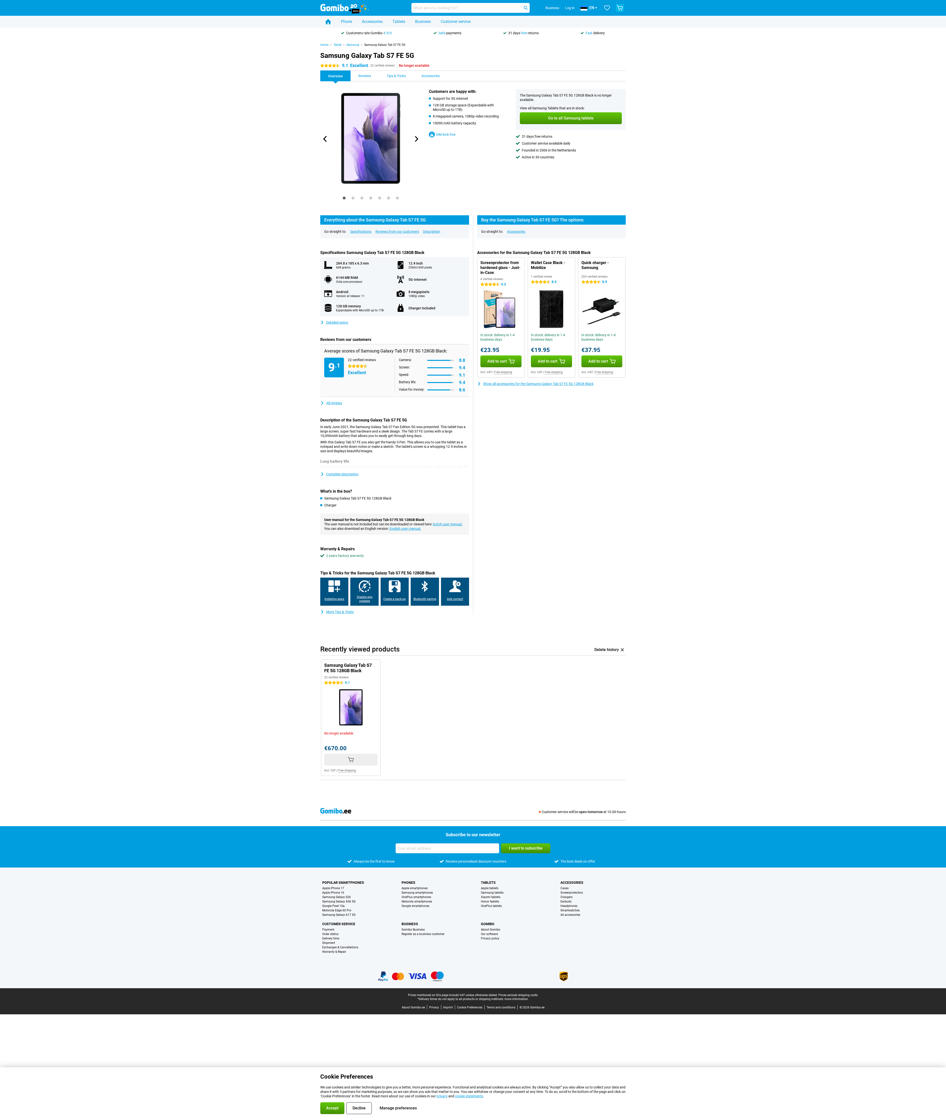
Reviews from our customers (397, 232)
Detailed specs (337, 322)
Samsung (352, 45)
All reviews (334, 403)
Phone (346, 21)
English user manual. (405, 529)
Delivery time (330, 938)
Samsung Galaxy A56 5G (338, 901)
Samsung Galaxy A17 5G (338, 915)
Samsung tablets (492, 892)
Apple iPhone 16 (333, 892)
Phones (408, 883)
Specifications (361, 232)
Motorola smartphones (417, 901)
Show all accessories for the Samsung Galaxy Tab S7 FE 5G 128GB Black (538, 384)
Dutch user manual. (448, 524)
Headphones (568, 906)
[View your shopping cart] (620, 8)
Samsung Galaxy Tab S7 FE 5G (384, 45)
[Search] (526, 8)
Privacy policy (490, 938)
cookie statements (469, 1096)
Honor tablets (490, 901)
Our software (489, 934)
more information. (517, 999)
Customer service (456, 21)
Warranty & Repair (334, 951)
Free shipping (503, 372)
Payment (328, 929)
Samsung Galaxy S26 (336, 897)
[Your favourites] (607, 8)
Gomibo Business (413, 929)
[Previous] (325, 139)
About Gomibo (490, 929)
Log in (569, 8)
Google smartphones (415, 906)
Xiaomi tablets (490, 897)
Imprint (448, 1007)
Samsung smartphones (417, 892)
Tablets (398, 21)
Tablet (337, 45)
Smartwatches (570, 910)
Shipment (328, 943)
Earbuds (566, 901)
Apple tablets (489, 888)
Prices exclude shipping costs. (518, 995)
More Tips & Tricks (340, 612)
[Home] (328, 22)
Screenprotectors (571, 892)
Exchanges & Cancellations (340, 947)
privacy (442, 1096)
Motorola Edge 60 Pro (336, 910)
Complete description (342, 474)
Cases (564, 888)
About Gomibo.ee (413, 1007)
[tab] (344, 198)
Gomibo (487, 924)
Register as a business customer (423, 934)
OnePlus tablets (491, 906)
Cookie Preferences (469, 1007)
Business (423, 21)
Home (324, 45)
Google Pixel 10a (333, 906)
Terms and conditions (501, 1007)
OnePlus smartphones (416, 897)
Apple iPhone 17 (333, 888)
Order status (330, 934)
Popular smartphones (343, 883)
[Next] (416, 139)
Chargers (566, 897)
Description (431, 232)
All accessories (570, 915)
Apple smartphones (415, 888)
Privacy (434, 1007)
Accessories (372, 21)
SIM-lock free (446, 134)
